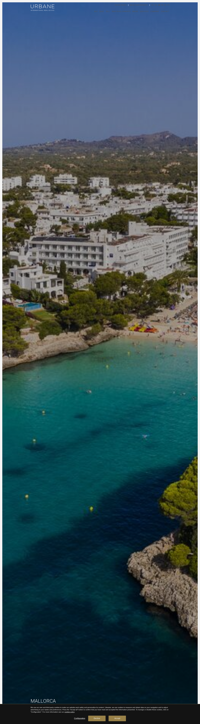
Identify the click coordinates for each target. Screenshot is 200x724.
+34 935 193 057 (120, 5)
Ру (168, 5)
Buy (96, 11)
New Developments (121, 11)
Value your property (139, 5)
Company (154, 11)
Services (144, 11)
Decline (97, 718)
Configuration (79, 718)
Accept (117, 718)
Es (153, 5)
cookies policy (69, 712)
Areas (135, 11)
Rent (102, 11)
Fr (162, 5)
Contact (165, 11)
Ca (156, 5)
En (159, 5)
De (165, 5)
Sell (108, 11)
